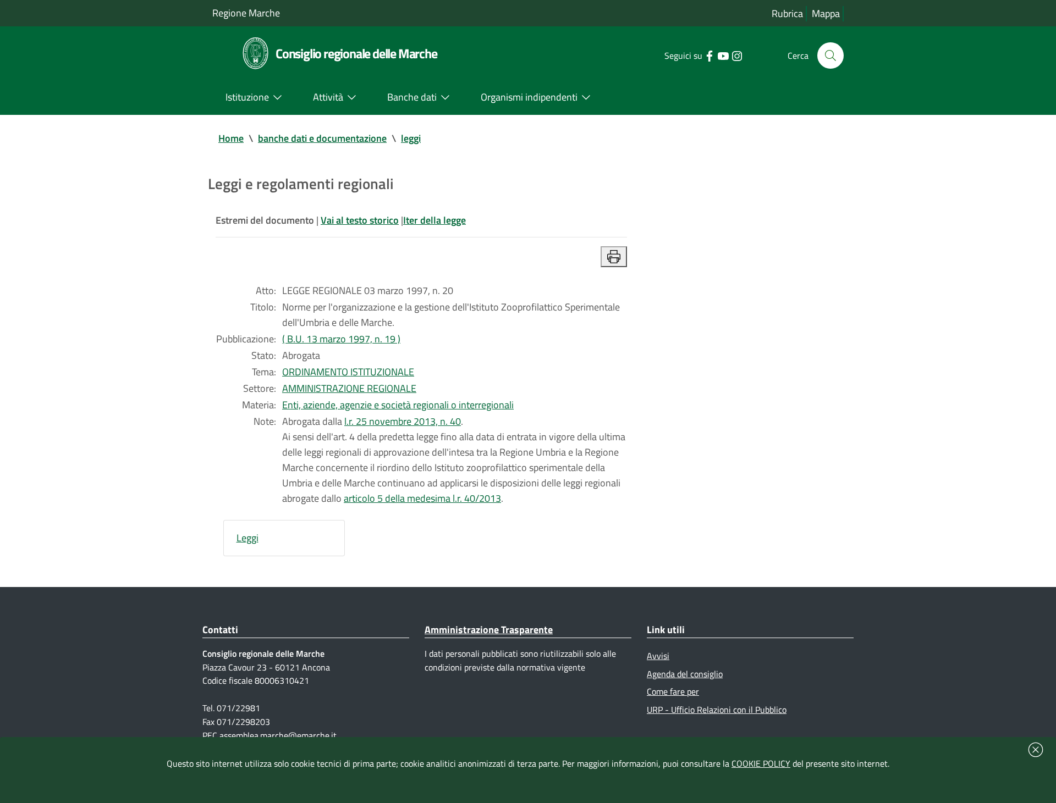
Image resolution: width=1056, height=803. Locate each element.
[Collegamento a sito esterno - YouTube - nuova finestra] (723, 55)
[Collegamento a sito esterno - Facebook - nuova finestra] (709, 55)
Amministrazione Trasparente (489, 629)
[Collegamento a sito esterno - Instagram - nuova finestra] (737, 55)
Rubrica (787, 13)
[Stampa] (614, 256)
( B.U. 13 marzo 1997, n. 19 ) (341, 338)
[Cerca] (830, 55)
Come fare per (673, 691)
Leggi (247, 537)
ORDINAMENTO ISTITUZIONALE (348, 371)
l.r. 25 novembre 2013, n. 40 (402, 421)
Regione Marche (246, 12)
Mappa (826, 13)
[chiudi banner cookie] (1036, 749)
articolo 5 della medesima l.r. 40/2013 (422, 498)
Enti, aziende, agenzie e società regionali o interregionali (398, 404)
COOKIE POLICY (761, 763)
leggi (411, 138)
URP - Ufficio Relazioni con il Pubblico (717, 709)
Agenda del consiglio (685, 673)
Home (231, 138)
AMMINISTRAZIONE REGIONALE (349, 388)
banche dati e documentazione (322, 138)
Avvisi (658, 655)
